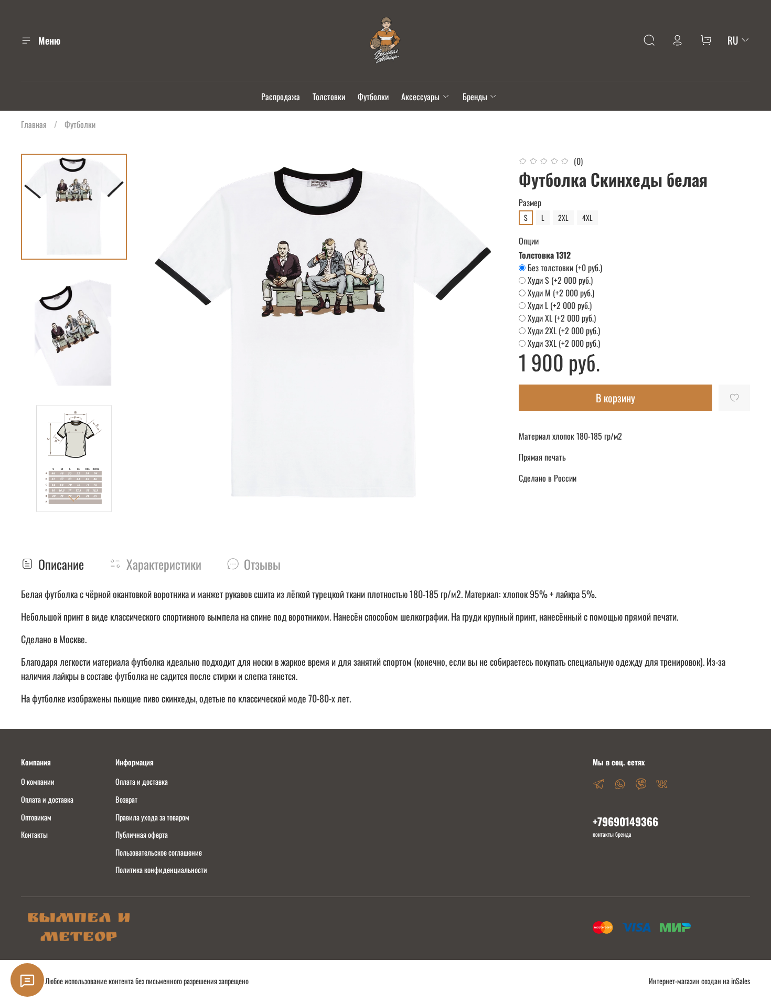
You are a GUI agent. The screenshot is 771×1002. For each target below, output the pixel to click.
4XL (587, 217)
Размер (530, 203)
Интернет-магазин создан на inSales (699, 980)
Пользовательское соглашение (158, 852)
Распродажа (280, 96)
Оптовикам (36, 817)
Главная (34, 124)
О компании (38, 781)
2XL (563, 217)
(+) (565, 267)
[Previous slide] (164, 333)
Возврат (126, 799)
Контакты (34, 834)
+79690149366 (625, 821)
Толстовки (329, 96)
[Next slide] (74, 498)
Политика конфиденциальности (161, 869)
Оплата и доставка (47, 799)
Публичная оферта (141, 834)
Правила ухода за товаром (152, 817)
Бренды (475, 96)
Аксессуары (420, 96)
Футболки (373, 96)
